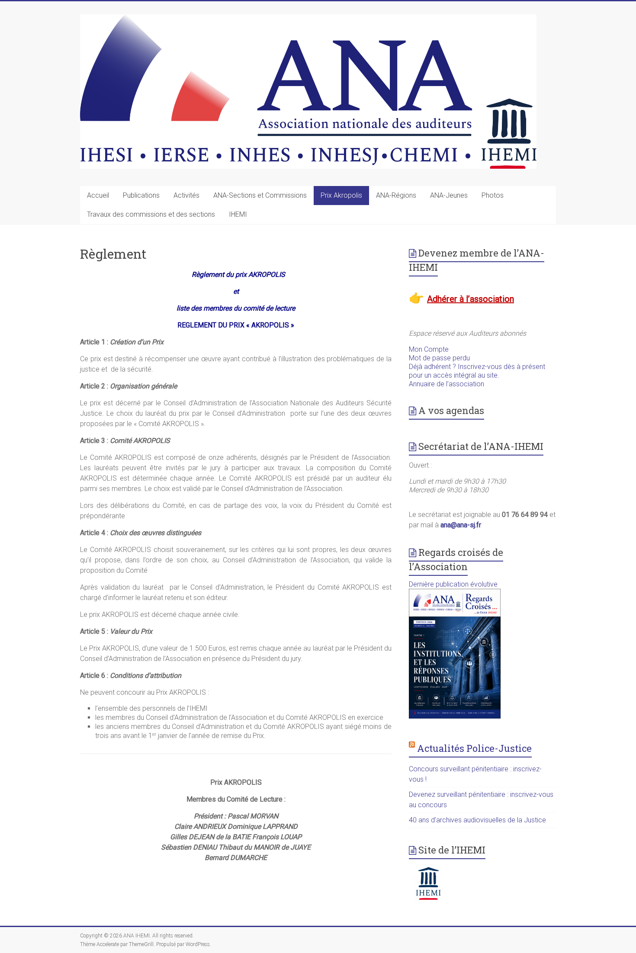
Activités (186, 195)
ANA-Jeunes (449, 195)
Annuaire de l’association (446, 384)
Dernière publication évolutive (453, 584)
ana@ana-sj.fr (460, 525)
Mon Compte (429, 349)
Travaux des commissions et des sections (151, 214)
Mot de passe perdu (439, 358)
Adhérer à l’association (470, 299)
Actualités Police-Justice (474, 748)
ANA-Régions (396, 195)
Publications (141, 195)
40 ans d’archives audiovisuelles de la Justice (477, 820)
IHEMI (238, 214)
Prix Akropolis (341, 195)
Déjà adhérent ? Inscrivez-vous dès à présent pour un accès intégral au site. (477, 371)
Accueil (98, 195)
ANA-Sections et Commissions (260, 195)
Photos (493, 195)
